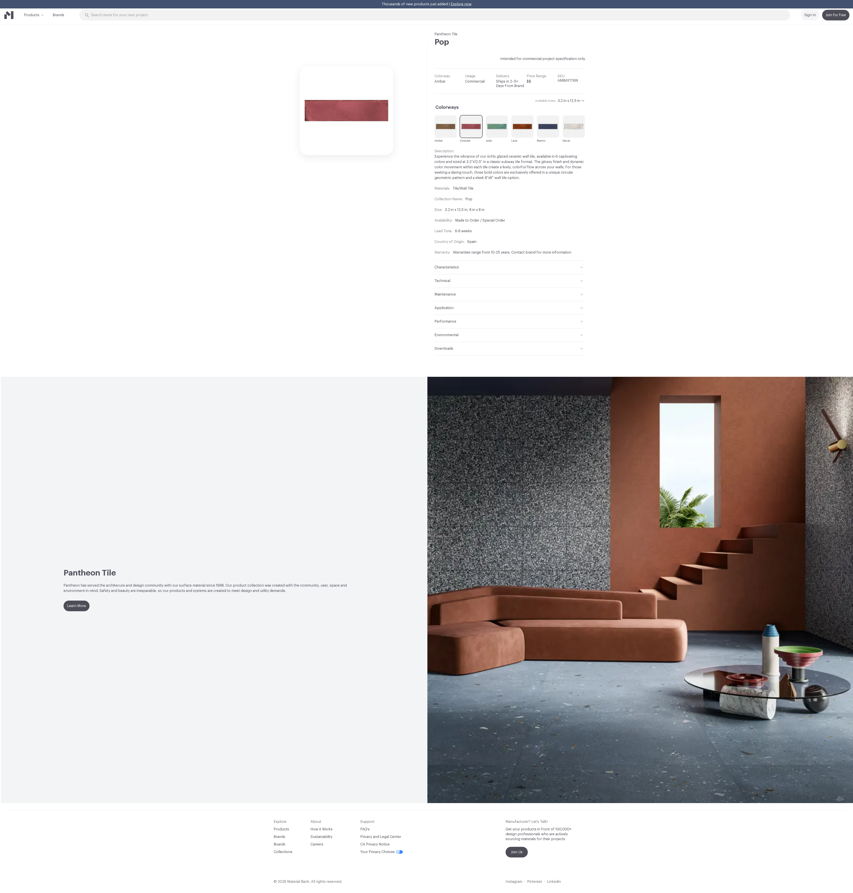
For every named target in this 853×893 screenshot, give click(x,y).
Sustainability (321, 837)
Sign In (810, 15)
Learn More (76, 606)
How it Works (322, 829)
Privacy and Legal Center (380, 837)
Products (31, 15)
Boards (279, 844)
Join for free (836, 15)
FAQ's (365, 829)
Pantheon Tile (445, 34)
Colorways (447, 107)
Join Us (516, 852)
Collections (283, 852)
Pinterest (534, 881)
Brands (58, 15)
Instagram (514, 881)
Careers (317, 844)
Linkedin (554, 881)
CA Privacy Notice (375, 844)
